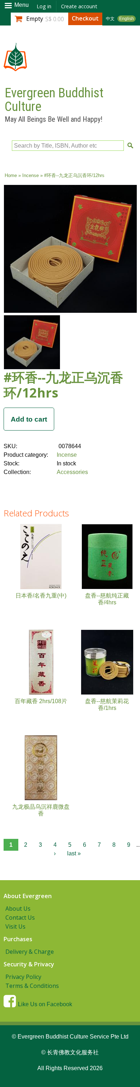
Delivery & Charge (29, 952)
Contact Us (20, 917)
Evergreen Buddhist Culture (54, 99)
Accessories (72, 472)
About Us (18, 908)
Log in (44, 6)
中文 (110, 18)
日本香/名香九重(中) (40, 596)
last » (74, 853)
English (126, 18)
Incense (30, 175)
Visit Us (15, 926)
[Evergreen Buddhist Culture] (15, 68)
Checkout (85, 18)
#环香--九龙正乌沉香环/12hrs (63, 384)
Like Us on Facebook (45, 1004)
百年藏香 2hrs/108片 (41, 701)
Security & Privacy (29, 964)
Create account (79, 6)
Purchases (18, 939)
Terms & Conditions (32, 986)
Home (11, 175)
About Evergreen (28, 896)
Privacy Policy (23, 977)
